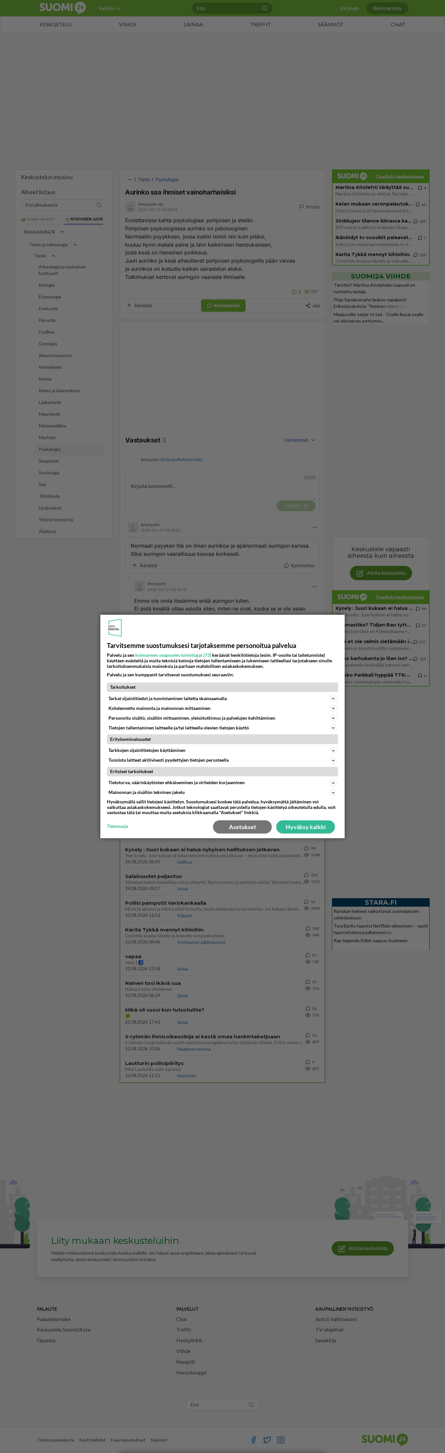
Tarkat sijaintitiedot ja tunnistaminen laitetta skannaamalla (167, 698)
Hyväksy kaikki (306, 826)
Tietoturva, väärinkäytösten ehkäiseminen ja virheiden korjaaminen (176, 782)
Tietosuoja (117, 826)
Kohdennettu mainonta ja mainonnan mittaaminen (159, 708)
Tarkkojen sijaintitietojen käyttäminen (146, 750)
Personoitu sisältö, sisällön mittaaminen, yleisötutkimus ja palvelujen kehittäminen (191, 718)
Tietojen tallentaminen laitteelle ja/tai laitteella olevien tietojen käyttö (178, 727)
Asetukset (242, 826)
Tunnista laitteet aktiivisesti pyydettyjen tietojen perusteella (168, 760)
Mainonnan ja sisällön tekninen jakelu (146, 792)
